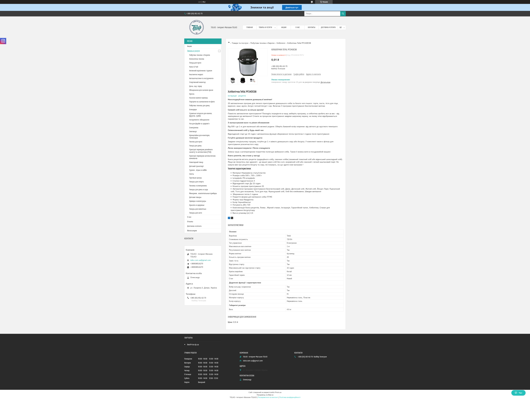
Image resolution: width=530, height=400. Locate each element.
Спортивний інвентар (197, 82)
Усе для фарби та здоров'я (199, 124)
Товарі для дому (195, 146)
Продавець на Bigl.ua (265, 395)
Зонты (191, 174)
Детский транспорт (196, 166)
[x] (232, 218)
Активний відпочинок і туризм (200, 71)
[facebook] (229, 218)
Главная (249, 27)
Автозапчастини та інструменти (201, 78)
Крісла (191, 94)
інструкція (232, 96)
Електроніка (193, 128)
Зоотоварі (193, 131)
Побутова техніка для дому (199, 106)
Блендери (193, 110)
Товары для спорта (196, 182)
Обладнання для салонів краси (201, 90)
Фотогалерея (192, 231)
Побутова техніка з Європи (262, 43)
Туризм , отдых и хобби (198, 170)
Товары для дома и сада (198, 190)
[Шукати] (343, 13)
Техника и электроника (198, 186)
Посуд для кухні (195, 63)
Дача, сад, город (195, 86)
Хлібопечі (280, 43)
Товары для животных (197, 209)
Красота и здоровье (196, 205)
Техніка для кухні (195, 142)
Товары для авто (195, 213)
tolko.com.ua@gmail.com (200, 260)
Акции (283, 27)
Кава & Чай (193, 67)
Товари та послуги (240, 43)
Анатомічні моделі (196, 75)
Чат (520, 393)
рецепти (242, 96)
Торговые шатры (195, 178)
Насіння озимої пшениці (198, 98)
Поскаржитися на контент (268, 397)
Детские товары (195, 197)
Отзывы (190, 222)
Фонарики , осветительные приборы (203, 193)
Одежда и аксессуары (197, 201)
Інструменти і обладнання (199, 120)
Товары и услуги (265, 27)
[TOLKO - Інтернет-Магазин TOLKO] (196, 27)
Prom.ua (278, 392)
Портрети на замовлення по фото (202, 102)
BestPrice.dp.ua (193, 345)
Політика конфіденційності (289, 397)
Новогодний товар (196, 162)
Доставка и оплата (328, 27)
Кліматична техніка (196, 59)
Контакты (311, 27)
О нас (298, 27)
